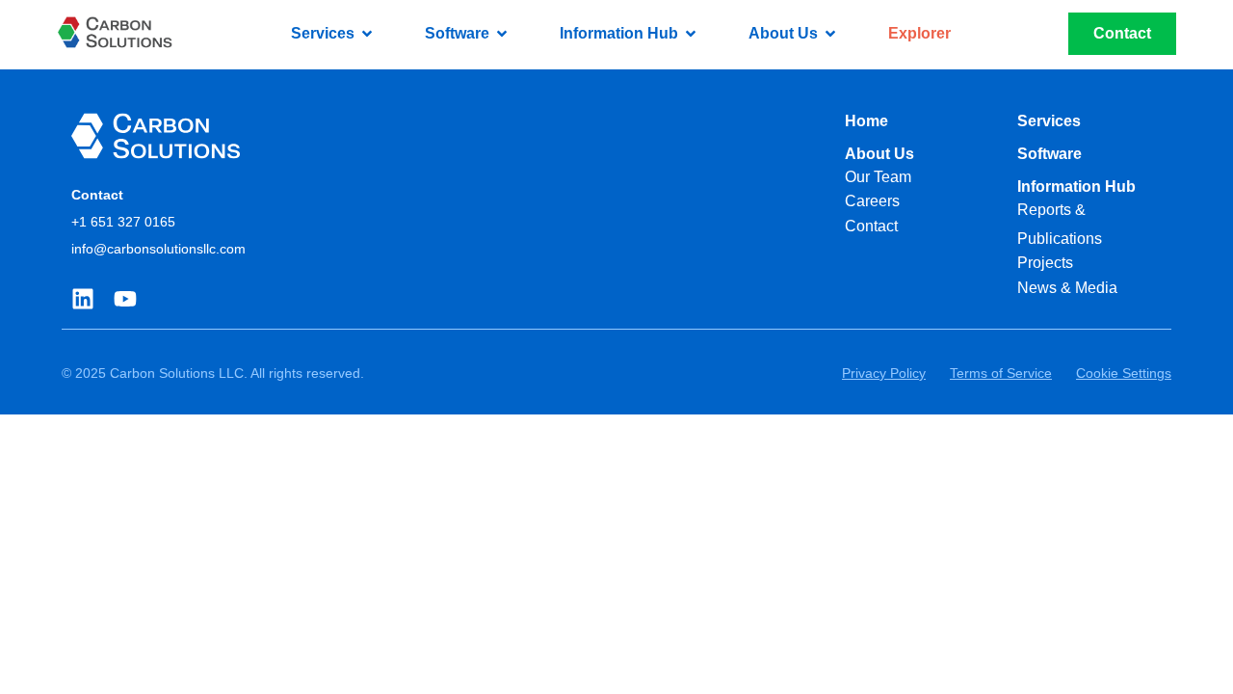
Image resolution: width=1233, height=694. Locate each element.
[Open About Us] (830, 33)
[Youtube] (125, 298)
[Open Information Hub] (690, 33)
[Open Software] (502, 33)
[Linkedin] (82, 298)
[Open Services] (367, 33)
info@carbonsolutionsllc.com (158, 248)
